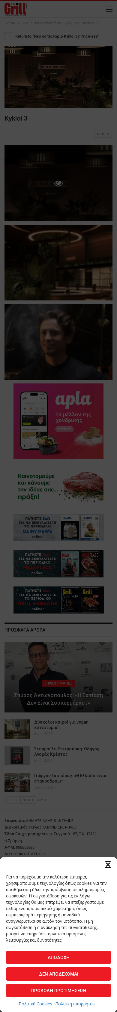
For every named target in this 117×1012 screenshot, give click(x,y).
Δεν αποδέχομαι (58, 974)
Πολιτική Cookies (35, 1004)
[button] (108, 865)
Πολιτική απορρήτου (75, 1004)
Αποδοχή (59, 957)
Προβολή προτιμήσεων (58, 990)
